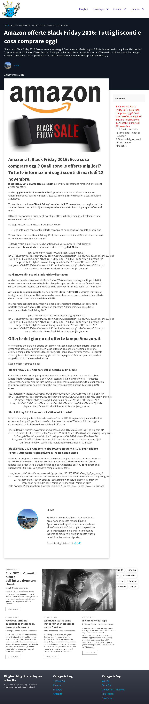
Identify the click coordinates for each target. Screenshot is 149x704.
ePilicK (16, 65)
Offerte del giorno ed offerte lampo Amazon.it (128, 142)
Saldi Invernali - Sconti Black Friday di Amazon (128, 133)
